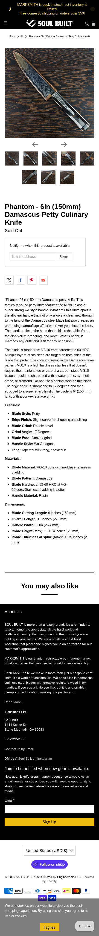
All (22, 36)
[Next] (64, 144)
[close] (92, 9)
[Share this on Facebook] (20, 280)
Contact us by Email (19, 749)
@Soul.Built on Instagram (33, 758)
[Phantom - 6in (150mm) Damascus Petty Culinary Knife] (49, 93)
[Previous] (35, 144)
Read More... (14, 702)
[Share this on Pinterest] (31, 280)
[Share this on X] (9, 280)
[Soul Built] (49, 23)
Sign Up (49, 821)
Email (10, 800)
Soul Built (22, 877)
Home (12, 36)
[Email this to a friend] (43, 280)
